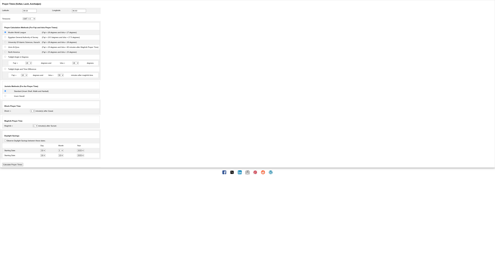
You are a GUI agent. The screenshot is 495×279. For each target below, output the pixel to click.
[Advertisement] (247, 186)
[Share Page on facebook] (224, 172)
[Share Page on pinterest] (255, 172)
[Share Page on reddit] (263, 172)
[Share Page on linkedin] (240, 172)
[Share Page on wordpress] (270, 172)
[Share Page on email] (247, 172)
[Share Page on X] (232, 172)
